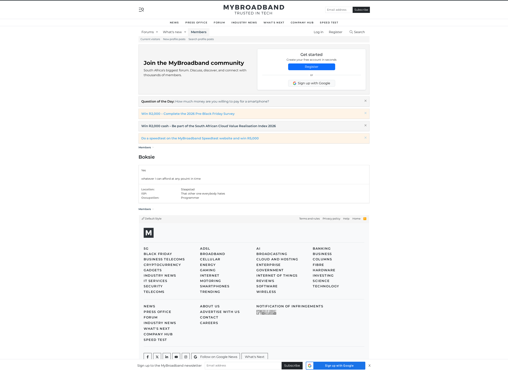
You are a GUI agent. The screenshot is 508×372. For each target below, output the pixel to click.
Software (267, 286)
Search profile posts (201, 39)
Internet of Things (277, 275)
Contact (209, 317)
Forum (219, 22)
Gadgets (153, 270)
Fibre (318, 265)
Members (198, 32)
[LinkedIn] (167, 357)
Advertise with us (220, 312)
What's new (172, 32)
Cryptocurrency (162, 265)
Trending (210, 292)
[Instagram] (186, 357)
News (174, 22)
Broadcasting (271, 254)
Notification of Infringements (289, 306)
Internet (209, 275)
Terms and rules (309, 218)
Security (153, 286)
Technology (326, 286)
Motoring (210, 281)
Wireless (266, 292)
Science (321, 281)
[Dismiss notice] (365, 101)
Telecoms (154, 292)
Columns (322, 259)
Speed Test (329, 22)
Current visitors (150, 39)
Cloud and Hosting (277, 259)
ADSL (205, 248)
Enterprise (268, 265)
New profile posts (174, 39)
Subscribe (361, 10)
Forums (147, 32)
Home (356, 218)
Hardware (324, 270)
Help (346, 218)
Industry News (244, 22)
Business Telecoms (164, 259)
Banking (322, 248)
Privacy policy (331, 218)
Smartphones (215, 286)
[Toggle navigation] (141, 9)
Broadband (212, 254)
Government (270, 270)
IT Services (155, 281)
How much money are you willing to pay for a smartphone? (222, 101)
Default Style (153, 218)
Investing (323, 275)
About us (210, 306)
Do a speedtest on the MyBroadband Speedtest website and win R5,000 (200, 138)
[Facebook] (148, 357)
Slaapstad (187, 189)
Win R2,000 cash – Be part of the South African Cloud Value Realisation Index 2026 (208, 126)
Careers (209, 323)
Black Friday (158, 254)
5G (146, 248)
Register (311, 67)
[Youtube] (176, 357)
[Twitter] (157, 357)
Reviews (265, 281)
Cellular (210, 259)
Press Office (196, 22)
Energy (208, 265)
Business (322, 254)
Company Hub (302, 22)
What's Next (274, 22)
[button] (157, 32)
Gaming (208, 270)
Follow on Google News (218, 357)
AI (258, 248)
